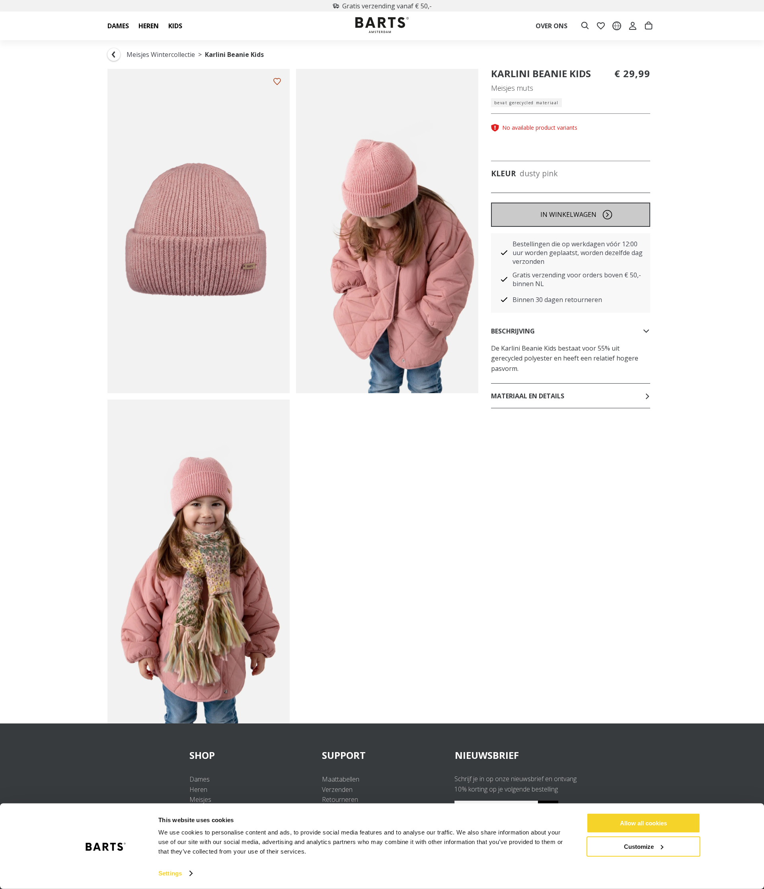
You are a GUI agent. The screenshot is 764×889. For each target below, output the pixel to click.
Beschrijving (513, 331)
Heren (198, 789)
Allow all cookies (643, 823)
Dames (199, 779)
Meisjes (200, 799)
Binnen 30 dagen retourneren (557, 299)
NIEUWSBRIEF (487, 755)
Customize (639, 846)
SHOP (202, 755)
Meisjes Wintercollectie (161, 54)
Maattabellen (340, 779)
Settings (170, 873)
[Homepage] (382, 26)
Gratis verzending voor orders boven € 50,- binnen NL (577, 279)
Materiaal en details (527, 396)
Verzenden (337, 789)
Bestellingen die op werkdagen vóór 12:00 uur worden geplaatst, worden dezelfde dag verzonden (578, 253)
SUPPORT (344, 755)
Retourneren (340, 799)
